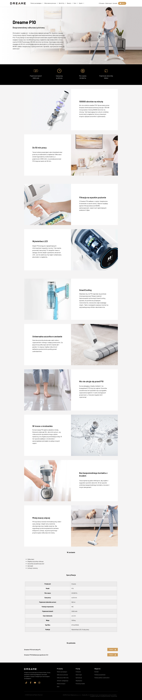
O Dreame (101, 3)
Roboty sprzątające (36, 3)
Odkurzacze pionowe (50, 3)
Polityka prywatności (99, 674)
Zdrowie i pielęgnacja (62, 680)
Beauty (69, 3)
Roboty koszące (61, 683)
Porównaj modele (80, 683)
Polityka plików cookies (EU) (101, 677)
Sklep (123, 3)
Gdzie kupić (108, 3)
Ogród (80, 3)
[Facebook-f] (31, 683)
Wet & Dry (61, 3)
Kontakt (115, 3)
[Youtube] (35, 683)
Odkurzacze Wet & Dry (63, 677)
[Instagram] (39, 683)
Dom (75, 3)
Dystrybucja (79, 677)
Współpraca (79, 680)
